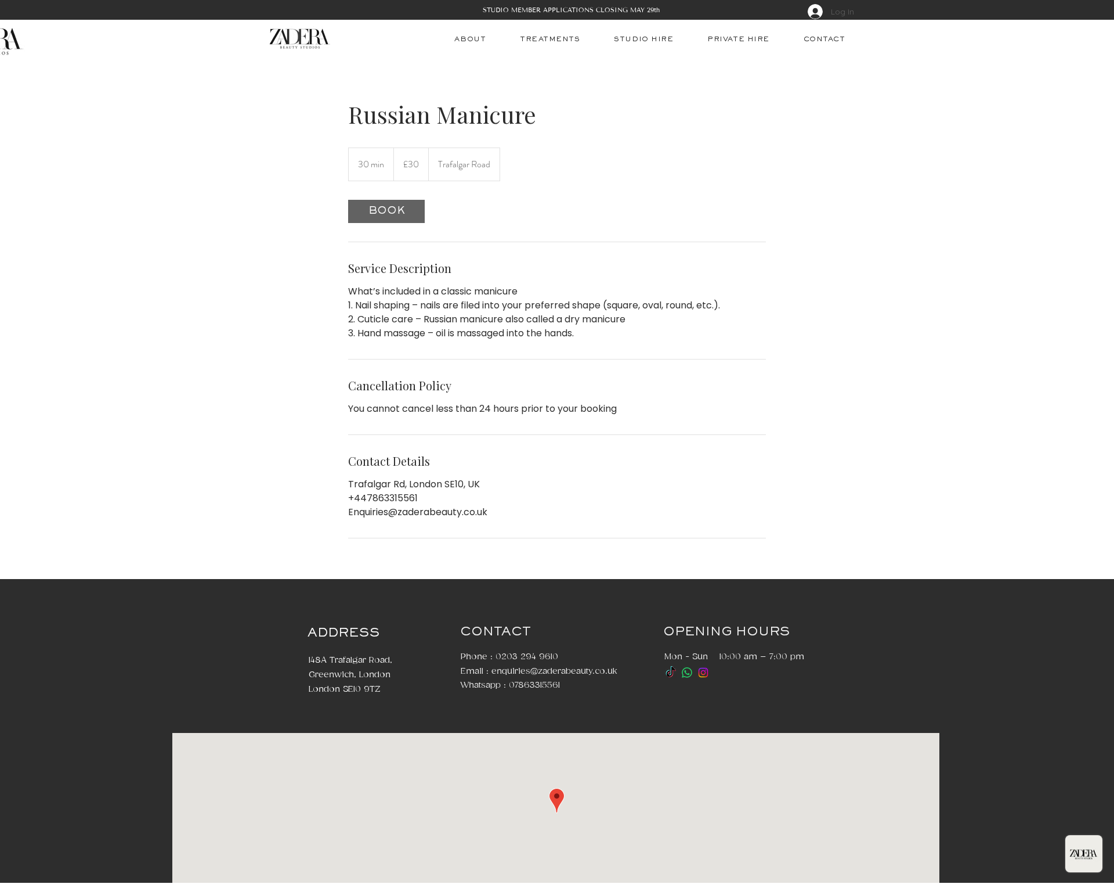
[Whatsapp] (687, 672)
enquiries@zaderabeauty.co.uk (554, 671)
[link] (386, 211)
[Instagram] (703, 672)
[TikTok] (670, 672)
